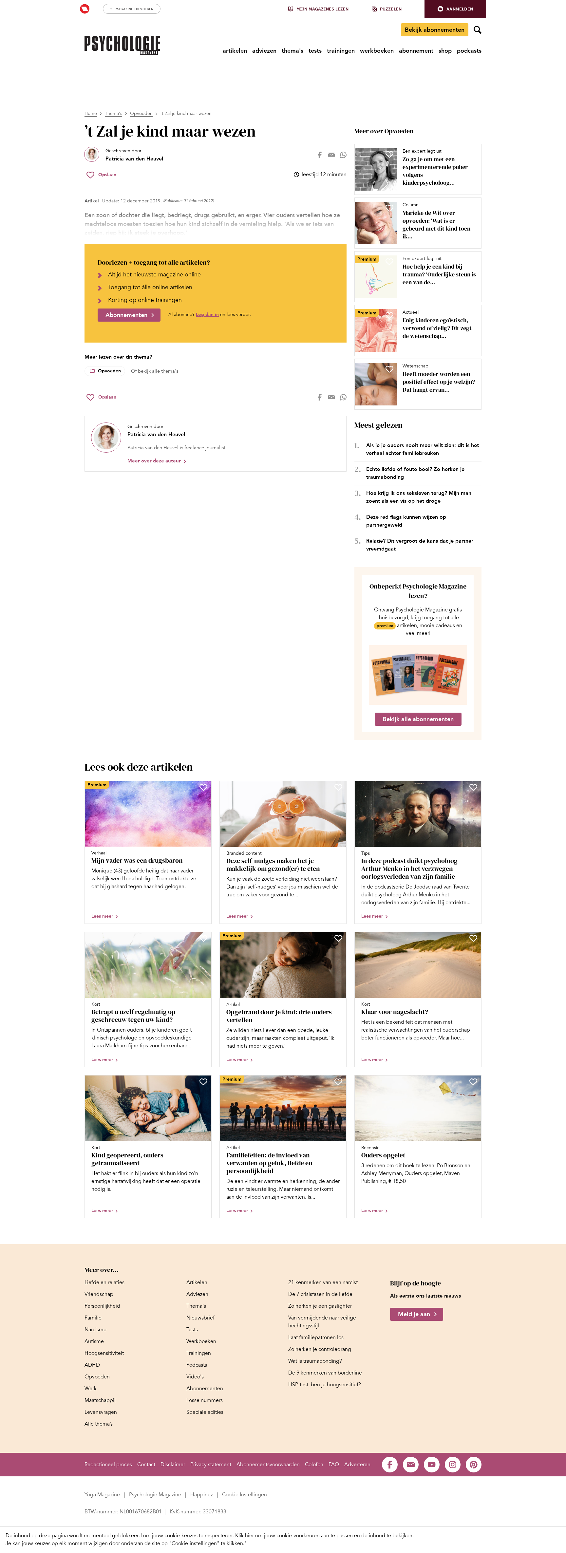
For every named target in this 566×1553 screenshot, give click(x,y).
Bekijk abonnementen (434, 29)
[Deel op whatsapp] (343, 155)
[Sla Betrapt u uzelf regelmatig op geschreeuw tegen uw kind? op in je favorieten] (203, 938)
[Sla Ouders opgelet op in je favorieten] (473, 1081)
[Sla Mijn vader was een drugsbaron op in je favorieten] (203, 787)
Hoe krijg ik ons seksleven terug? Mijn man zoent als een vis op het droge (418, 497)
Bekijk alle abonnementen (418, 719)
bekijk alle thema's (158, 371)
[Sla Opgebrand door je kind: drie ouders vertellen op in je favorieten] (338, 938)
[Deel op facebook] (319, 155)
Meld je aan (414, 1314)
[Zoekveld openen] (477, 30)
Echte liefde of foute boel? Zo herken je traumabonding (415, 473)
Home (91, 113)
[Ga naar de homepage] (122, 45)
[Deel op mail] (331, 155)
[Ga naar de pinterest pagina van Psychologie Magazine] (473, 1464)
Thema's (113, 113)
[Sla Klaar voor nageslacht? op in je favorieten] (473, 938)
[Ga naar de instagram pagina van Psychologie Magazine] (453, 1464)
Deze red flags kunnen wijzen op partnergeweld (406, 521)
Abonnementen (126, 315)
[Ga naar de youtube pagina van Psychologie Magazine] (432, 1464)
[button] (455, 9)
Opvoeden (141, 113)
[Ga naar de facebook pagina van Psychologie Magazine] (390, 1464)
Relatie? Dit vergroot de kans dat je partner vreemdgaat (419, 545)
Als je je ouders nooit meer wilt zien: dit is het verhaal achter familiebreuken (422, 449)
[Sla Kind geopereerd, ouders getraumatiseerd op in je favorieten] (203, 1081)
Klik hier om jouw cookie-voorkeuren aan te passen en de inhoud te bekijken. (324, 1535)
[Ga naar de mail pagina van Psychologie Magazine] (411, 1464)
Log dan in (207, 314)
